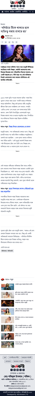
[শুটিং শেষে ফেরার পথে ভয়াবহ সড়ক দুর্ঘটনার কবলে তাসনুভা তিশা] (7, 311)
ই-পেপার (21, 9)
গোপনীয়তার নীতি (14, 357)
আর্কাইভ (14, 9)
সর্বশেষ (6, 12)
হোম (5, 357)
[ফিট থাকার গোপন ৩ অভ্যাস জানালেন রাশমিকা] (7, 319)
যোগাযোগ (8, 361)
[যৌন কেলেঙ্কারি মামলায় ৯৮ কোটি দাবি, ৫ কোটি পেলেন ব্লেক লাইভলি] (7, 328)
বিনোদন (3, 24)
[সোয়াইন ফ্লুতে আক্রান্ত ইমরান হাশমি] (7, 286)
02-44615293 (19, 384)
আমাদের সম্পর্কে (18, 361)
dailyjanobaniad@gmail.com (17, 388)
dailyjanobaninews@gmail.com (20, 386)
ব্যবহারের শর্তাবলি (26, 357)
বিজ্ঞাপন (27, 361)
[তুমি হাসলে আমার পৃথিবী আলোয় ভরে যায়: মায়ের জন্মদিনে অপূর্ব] (7, 295)
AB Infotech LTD (22, 394)
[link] (3, 24)
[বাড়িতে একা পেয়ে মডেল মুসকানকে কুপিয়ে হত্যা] (7, 336)
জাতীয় (12, 12)
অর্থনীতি (24, 12)
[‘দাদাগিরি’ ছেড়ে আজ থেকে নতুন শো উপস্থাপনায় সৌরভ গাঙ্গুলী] (7, 303)
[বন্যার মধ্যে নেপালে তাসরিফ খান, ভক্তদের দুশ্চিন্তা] (7, 344)
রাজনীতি (18, 12)
